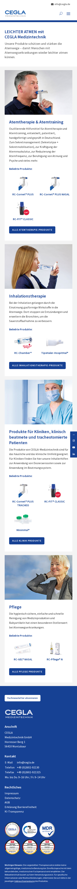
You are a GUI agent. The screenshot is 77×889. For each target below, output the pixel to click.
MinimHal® (23, 530)
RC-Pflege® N (55, 659)
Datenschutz (12, 798)
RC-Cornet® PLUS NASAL (55, 194)
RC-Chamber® (23, 353)
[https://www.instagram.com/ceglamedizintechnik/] (73, 440)
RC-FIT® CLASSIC (23, 219)
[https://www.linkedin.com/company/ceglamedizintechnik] (73, 454)
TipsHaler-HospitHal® (54, 353)
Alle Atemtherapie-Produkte (32, 229)
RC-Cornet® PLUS (23, 194)
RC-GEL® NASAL (23, 659)
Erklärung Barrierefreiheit (21, 807)
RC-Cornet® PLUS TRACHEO (23, 503)
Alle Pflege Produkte (27, 671)
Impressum (12, 793)
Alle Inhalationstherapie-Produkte (37, 365)
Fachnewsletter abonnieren (22, 698)
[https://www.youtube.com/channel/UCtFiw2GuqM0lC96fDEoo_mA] (73, 447)
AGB (7, 802)
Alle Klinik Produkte (26, 540)
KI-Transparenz (14, 811)
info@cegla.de (25, 762)
